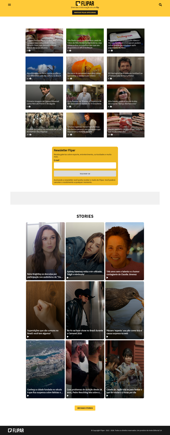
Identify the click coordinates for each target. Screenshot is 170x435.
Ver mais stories (85, 408)
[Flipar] (16, 430)
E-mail (57, 160)
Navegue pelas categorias (85, 12)
